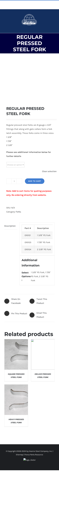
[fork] (29, 80)
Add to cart (34, 181)
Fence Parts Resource (34, 455)
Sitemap (19, 455)
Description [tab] (10, 226)
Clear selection (49, 171)
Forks (18, 211)
